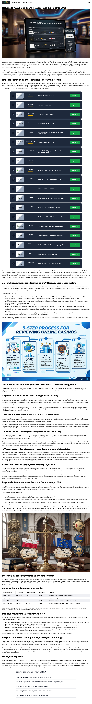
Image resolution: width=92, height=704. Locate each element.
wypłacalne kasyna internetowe (17, 641)
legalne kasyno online (19, 507)
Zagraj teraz (75, 95)
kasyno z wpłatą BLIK (27, 579)
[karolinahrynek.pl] (6, 2)
